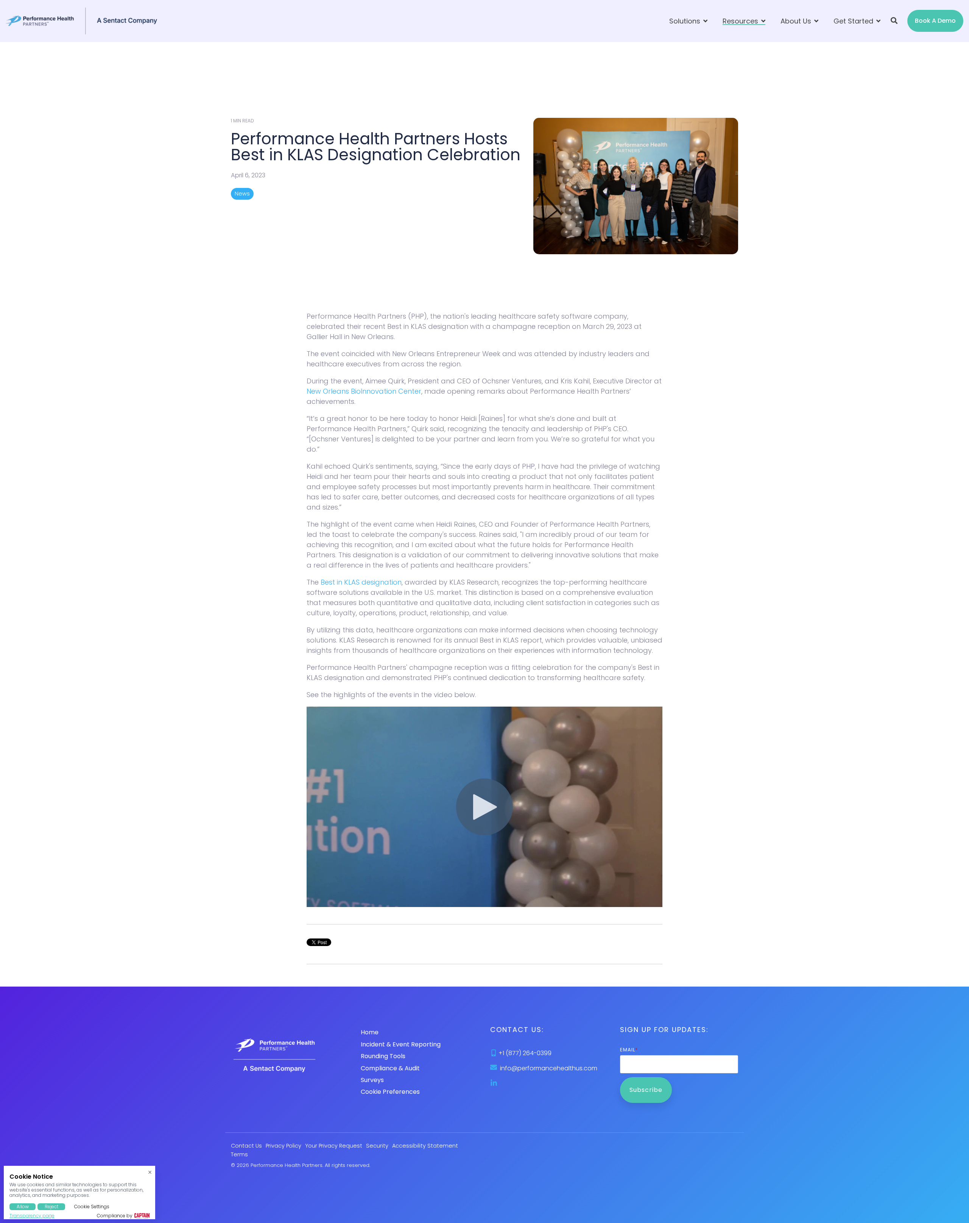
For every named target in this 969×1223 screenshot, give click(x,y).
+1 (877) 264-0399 (525, 1053)
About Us (796, 21)
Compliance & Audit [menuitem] (390, 1068)
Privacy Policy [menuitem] (283, 1145)
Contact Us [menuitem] (246, 1145)
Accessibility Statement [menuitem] (425, 1145)
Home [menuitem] (370, 1032)
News (242, 193)
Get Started (854, 21)
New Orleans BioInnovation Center (364, 391)
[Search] (894, 21)
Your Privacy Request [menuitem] (333, 1145)
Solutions (685, 21)
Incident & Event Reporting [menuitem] (401, 1044)
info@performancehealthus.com (548, 1068)
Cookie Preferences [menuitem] (390, 1091)
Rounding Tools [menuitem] (383, 1056)
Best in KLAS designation (361, 582)
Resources (741, 21)
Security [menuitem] (377, 1145)
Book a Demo (935, 20)
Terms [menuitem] (239, 1154)
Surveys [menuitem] (372, 1080)
